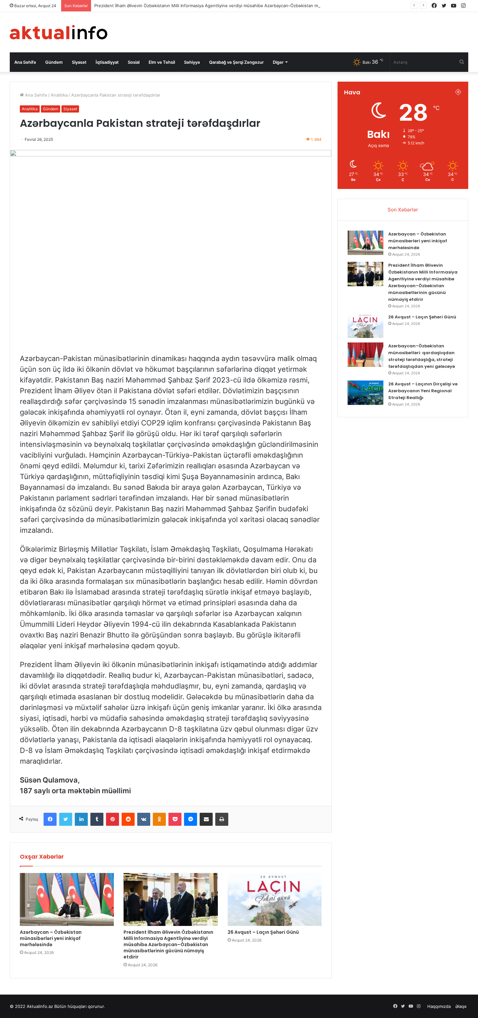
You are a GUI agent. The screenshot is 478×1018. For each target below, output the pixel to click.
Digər (278, 62)
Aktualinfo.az (40, 1006)
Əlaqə (461, 1006)
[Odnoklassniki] (159, 819)
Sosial (133, 62)
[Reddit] (128, 819)
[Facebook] (50, 819)
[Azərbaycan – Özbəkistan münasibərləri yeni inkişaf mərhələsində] (67, 899)
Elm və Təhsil (162, 62)
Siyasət (79, 62)
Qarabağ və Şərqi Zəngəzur (236, 62)
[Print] (221, 819)
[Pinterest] (112, 819)
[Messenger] (190, 819)
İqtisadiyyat (107, 62)
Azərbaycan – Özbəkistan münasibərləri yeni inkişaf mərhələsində (51, 938)
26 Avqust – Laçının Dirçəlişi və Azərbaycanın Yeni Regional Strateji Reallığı (423, 391)
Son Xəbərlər (403, 210)
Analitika (59, 95)
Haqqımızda (439, 1006)
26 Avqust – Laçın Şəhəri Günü (263, 932)
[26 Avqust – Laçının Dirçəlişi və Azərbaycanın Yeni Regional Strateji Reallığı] (365, 393)
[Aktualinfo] (58, 32)
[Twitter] (65, 819)
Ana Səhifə (25, 62)
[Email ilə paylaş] (206, 819)
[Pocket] (174, 819)
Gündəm (54, 62)
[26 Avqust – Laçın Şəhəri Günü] (275, 899)
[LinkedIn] (81, 819)
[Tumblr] (96, 819)
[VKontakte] (143, 819)
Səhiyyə (192, 62)
